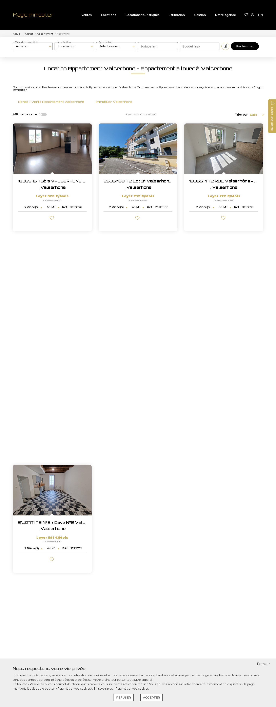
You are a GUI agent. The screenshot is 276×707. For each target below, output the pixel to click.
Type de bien (106, 42)
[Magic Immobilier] (33, 15)
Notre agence (225, 15)
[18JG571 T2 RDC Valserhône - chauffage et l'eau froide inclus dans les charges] (223, 148)
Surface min (148, 46)
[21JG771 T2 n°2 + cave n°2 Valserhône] (52, 490)
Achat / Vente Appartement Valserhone (51, 101)
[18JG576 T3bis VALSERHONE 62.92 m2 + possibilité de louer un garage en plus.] (52, 148)
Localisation (64, 42)
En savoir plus (104, 688)
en (260, 15)
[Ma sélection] (246, 15)
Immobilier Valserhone (114, 101)
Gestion (200, 15)
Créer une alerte (272, 119)
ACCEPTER (151, 697)
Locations (108, 15)
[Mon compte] (252, 15)
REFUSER (123, 697)
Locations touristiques (142, 15)
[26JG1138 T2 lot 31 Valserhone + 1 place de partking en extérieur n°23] (138, 148)
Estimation (177, 15)
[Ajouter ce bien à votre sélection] (52, 218)
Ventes (86, 15)
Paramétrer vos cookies (132, 688)
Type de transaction (26, 42)
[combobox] (32, 46)
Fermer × (263, 664)
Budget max (191, 46)
